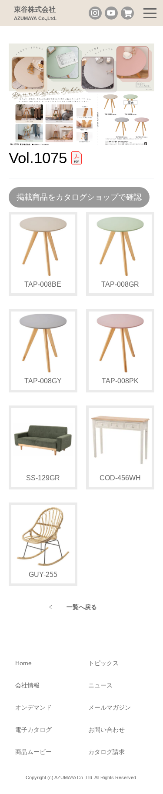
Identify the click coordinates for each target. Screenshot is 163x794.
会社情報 (27, 685)
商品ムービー (33, 751)
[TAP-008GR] (120, 246)
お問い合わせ (106, 729)
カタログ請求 (106, 751)
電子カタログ (33, 729)
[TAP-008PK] (120, 343)
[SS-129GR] (43, 439)
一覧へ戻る (82, 606)
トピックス (103, 663)
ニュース (100, 685)
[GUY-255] (43, 536)
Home (23, 663)
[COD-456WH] (120, 439)
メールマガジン (109, 707)
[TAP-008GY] (43, 343)
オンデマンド (33, 707)
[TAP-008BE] (43, 246)
